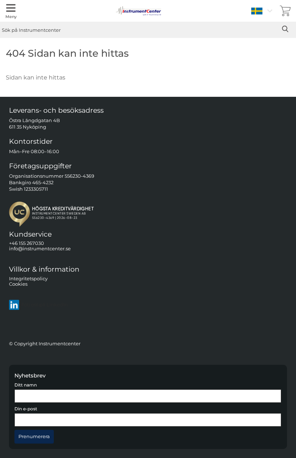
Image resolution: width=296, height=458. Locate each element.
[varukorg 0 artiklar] (285, 11)
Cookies (18, 284)
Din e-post (25, 408)
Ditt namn (25, 385)
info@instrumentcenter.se (40, 248)
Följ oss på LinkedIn (44, 304)
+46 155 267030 (26, 243)
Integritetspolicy (28, 278)
